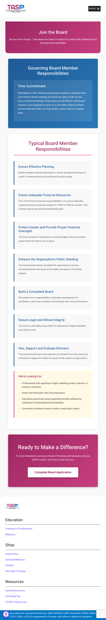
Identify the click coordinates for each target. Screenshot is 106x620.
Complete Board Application (53, 472)
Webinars (10, 534)
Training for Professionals (18, 528)
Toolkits (9, 565)
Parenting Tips (13, 596)
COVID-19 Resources (16, 601)
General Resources (15, 590)
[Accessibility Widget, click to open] (6, 614)
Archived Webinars (15, 559)
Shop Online (11, 553)
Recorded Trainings (15, 571)
